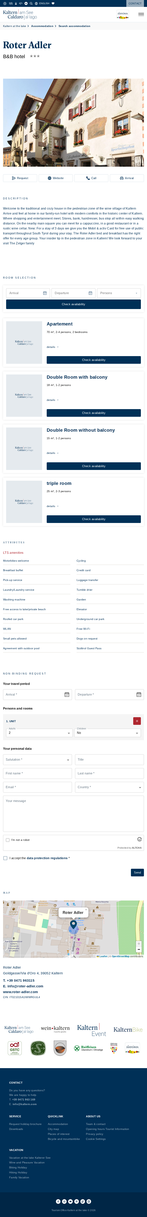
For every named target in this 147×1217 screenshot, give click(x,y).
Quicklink (55, 1116)
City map (53, 1129)
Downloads (16, 1129)
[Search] (31, 3)
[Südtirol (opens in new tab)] (132, 1048)
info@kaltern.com (25, 1104)
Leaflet (103, 956)
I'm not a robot (20, 839)
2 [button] (10, 732)
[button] (73, 123)
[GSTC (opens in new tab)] (14, 1048)
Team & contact (95, 1124)
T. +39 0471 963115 (18, 980)
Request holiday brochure (25, 1124)
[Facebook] (58, 1201)
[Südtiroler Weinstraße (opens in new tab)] (113, 1048)
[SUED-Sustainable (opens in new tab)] (38, 1048)
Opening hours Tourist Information (107, 1129)
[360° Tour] (20, 3)
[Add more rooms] (137, 721)
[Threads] (89, 1201)
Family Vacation (19, 1177)
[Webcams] (16, 3)
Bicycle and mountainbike (64, 1138)
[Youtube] (70, 1201)
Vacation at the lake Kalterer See (30, 1157)
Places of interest (59, 1133)
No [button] (79, 732)
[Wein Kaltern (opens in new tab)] (55, 1029)
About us (93, 1116)
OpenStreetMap (121, 956)
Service (15, 1116)
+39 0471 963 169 (23, 1099)
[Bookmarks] (53, 3)
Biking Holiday (18, 1167)
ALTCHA (137, 848)
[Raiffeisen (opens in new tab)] (88, 1048)
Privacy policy (94, 1133)
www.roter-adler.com (20, 992)
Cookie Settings (96, 1138)
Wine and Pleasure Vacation (27, 1162)
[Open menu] (141, 14)
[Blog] (26, 3)
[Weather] (5, 3)
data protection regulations (47, 858)
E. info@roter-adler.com (23, 986)
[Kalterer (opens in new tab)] (60, 1048)
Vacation (16, 1150)
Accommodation (58, 1124)
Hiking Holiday (18, 1172)
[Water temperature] (11, 3)
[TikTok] (82, 1201)
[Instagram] (64, 1201)
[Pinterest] (76, 1201)
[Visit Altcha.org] (139, 840)
